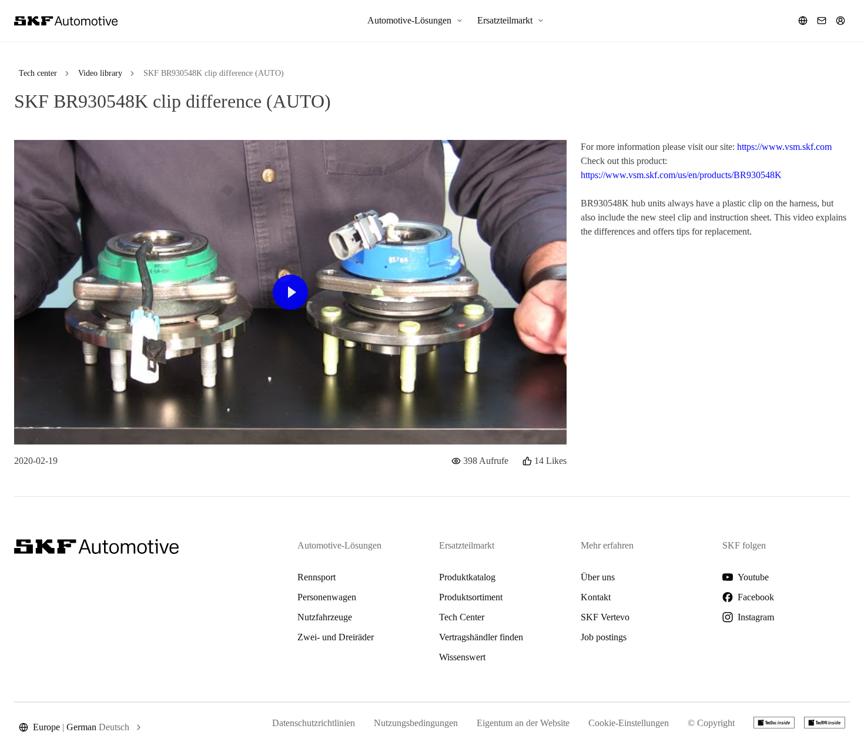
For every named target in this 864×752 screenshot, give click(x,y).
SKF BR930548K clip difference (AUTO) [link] (213, 73)
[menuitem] (415, 20)
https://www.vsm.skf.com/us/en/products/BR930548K (681, 175)
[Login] (840, 20)
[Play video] (290, 292)
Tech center (38, 73)
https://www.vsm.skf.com (784, 147)
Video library (100, 73)
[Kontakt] (821, 20)
